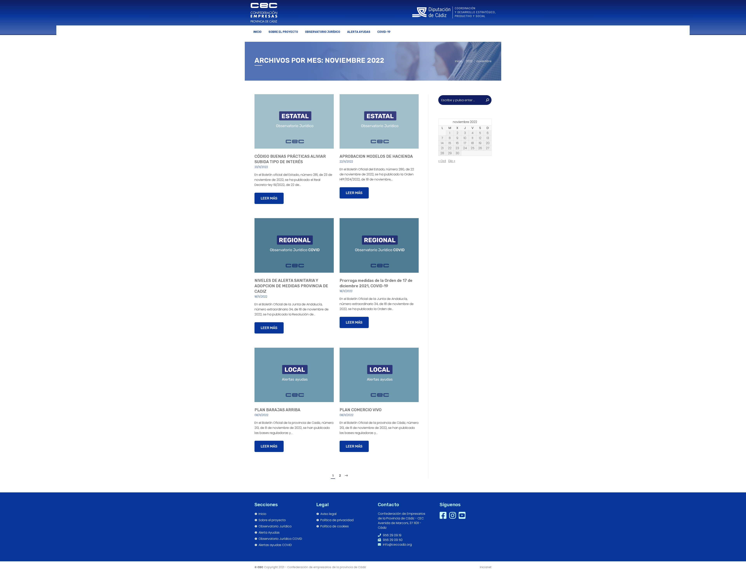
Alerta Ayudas (269, 533)
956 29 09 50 (392, 540)
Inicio (262, 514)
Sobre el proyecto (272, 520)
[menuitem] (257, 32)
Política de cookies (334, 526)
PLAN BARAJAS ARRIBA (277, 410)
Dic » (451, 161)
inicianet (486, 567)
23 (457, 148)
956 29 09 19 (391, 535)
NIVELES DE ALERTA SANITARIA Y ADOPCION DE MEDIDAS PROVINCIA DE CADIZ (291, 286)
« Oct (442, 161)
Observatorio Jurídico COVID (280, 539)
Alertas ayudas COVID (275, 545)
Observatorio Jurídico (275, 526)
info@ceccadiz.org (397, 544)
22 (449, 148)
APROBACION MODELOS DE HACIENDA (376, 156)
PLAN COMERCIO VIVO (361, 410)
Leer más (269, 198)
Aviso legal (328, 514)
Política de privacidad (337, 520)
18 (472, 143)
